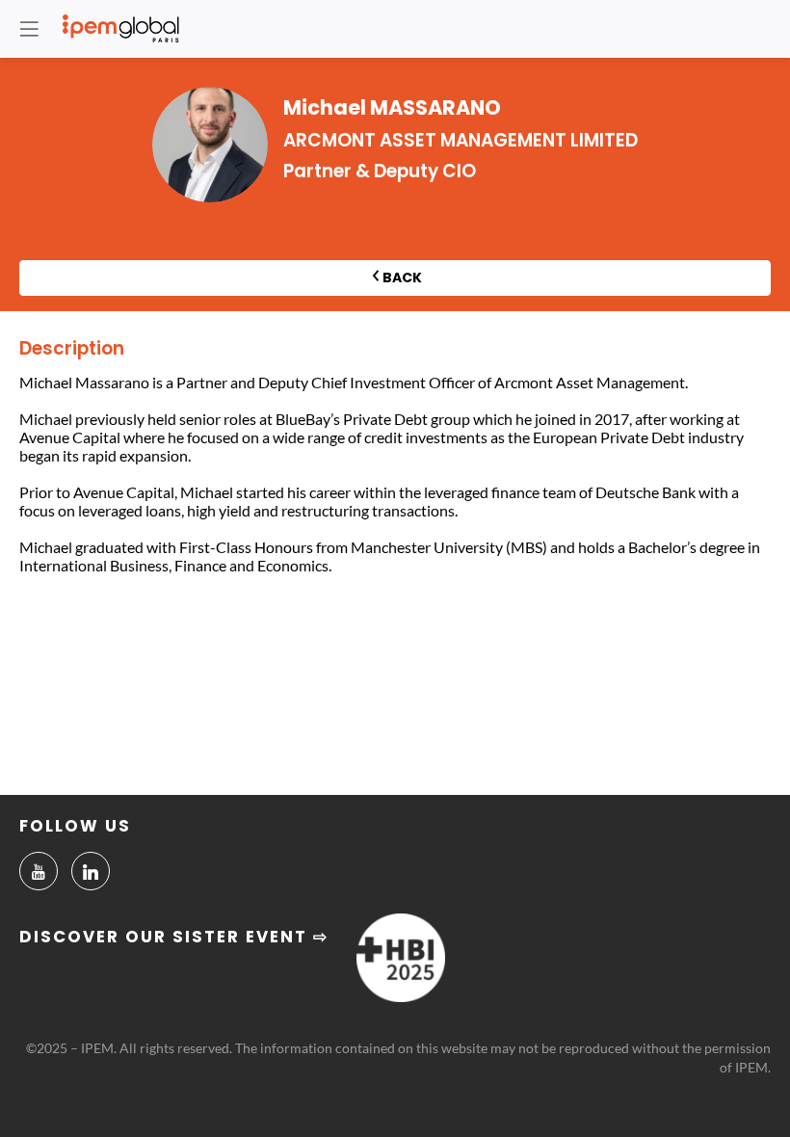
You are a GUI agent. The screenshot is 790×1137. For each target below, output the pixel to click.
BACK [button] (402, 277)
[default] (38, 871)
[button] (29, 29)
